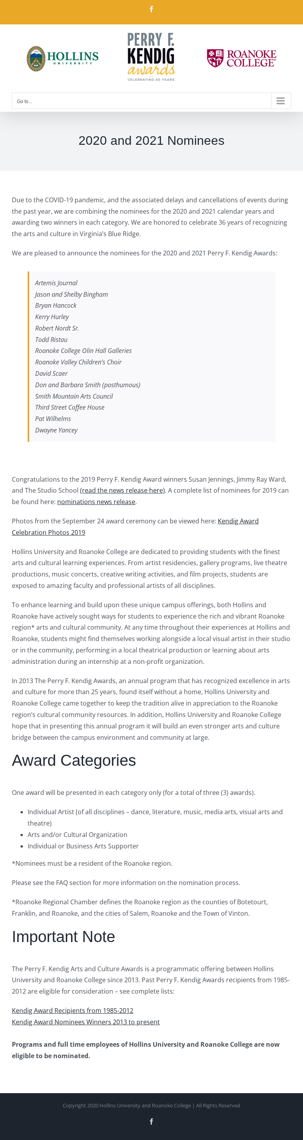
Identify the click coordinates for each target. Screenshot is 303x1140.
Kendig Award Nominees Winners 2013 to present (86, 1022)
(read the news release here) (122, 490)
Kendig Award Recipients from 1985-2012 (72, 1010)
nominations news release (96, 501)
